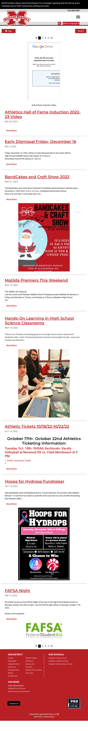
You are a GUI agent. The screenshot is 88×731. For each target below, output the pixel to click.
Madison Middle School (58, 661)
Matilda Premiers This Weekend (36, 280)
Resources (30, 664)
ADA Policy (38, 717)
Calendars (12, 661)
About (10, 673)
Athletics (29, 661)
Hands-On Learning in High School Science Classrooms (39, 320)
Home (10, 658)
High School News (16, 685)
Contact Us (14, 703)
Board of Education (34, 670)
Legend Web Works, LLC (48, 714)
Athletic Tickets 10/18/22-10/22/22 (37, 426)
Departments (14, 664)
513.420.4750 (73, 10)
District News (31, 658)
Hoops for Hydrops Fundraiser (34, 481)
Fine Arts (29, 673)
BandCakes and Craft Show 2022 (37, 176)
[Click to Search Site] (59, 23)
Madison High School (58, 658)
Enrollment (13, 676)
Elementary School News (19, 691)
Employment (13, 670)
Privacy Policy (49, 717)
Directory (12, 667)
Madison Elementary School (61, 664)
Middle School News (16, 688)
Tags (10, 31)
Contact (29, 667)
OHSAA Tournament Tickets (19, 460)
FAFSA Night (17, 590)
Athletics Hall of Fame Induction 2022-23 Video (43, 114)
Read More (11, 130)
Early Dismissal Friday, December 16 (40, 141)
